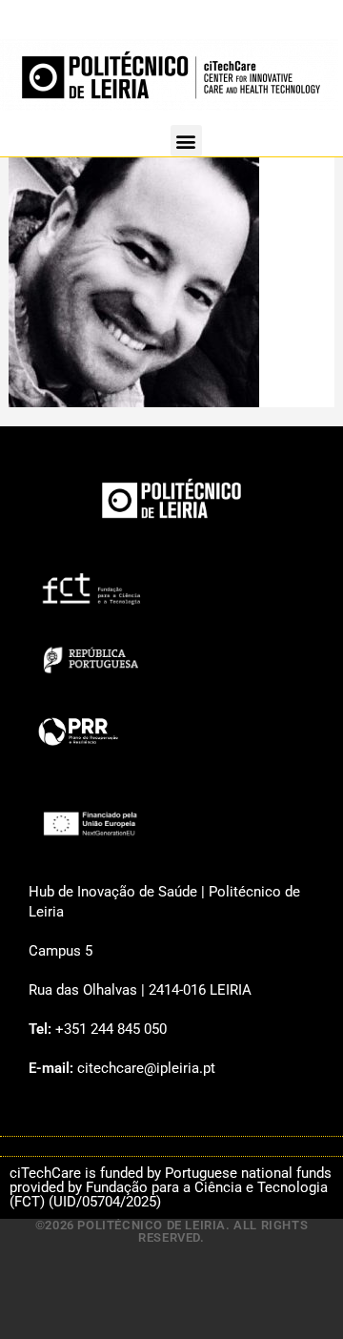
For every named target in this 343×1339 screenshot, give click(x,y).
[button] (186, 140)
